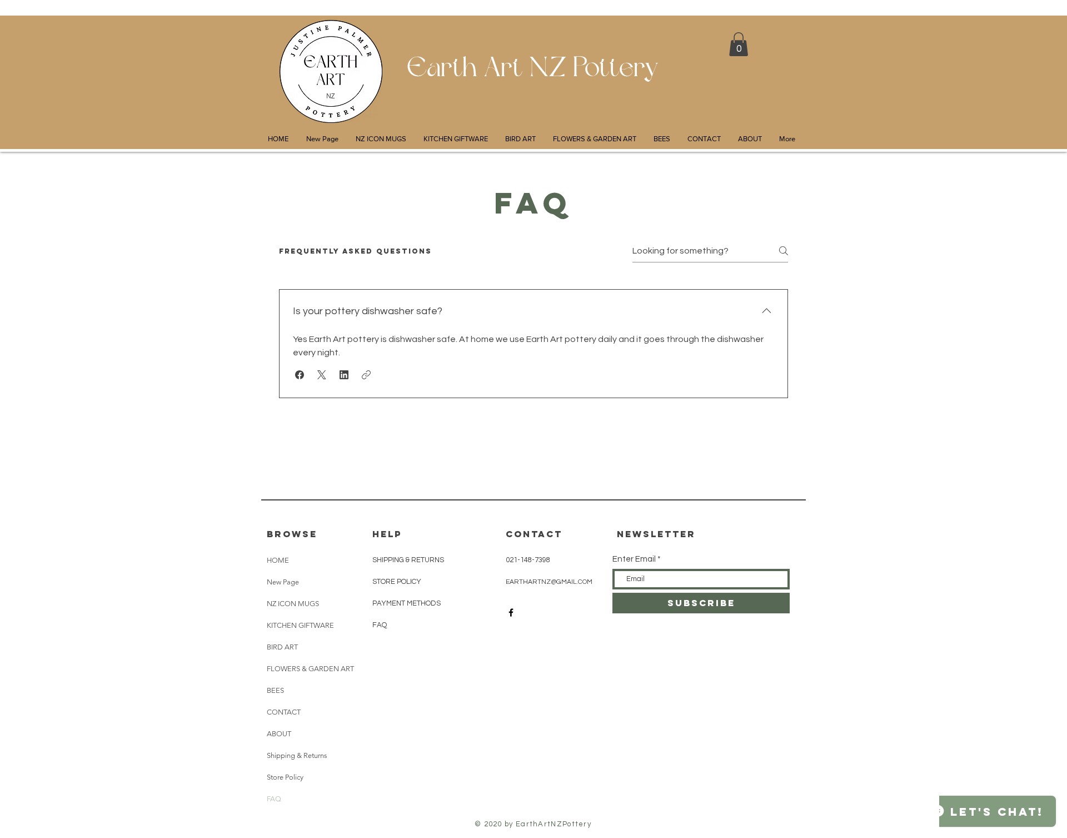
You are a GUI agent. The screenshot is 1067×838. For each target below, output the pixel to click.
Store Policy (285, 777)
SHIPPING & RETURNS (408, 560)
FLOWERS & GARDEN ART (310, 669)
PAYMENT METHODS (406, 603)
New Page (283, 582)
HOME (278, 560)
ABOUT (279, 734)
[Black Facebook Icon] (511, 612)
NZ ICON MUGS (293, 603)
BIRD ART (282, 647)
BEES (275, 690)
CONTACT (284, 712)
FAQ (274, 799)
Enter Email (634, 559)
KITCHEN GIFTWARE (300, 625)
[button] (739, 44)
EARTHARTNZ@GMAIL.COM (549, 582)
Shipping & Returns (297, 755)
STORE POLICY (397, 582)
